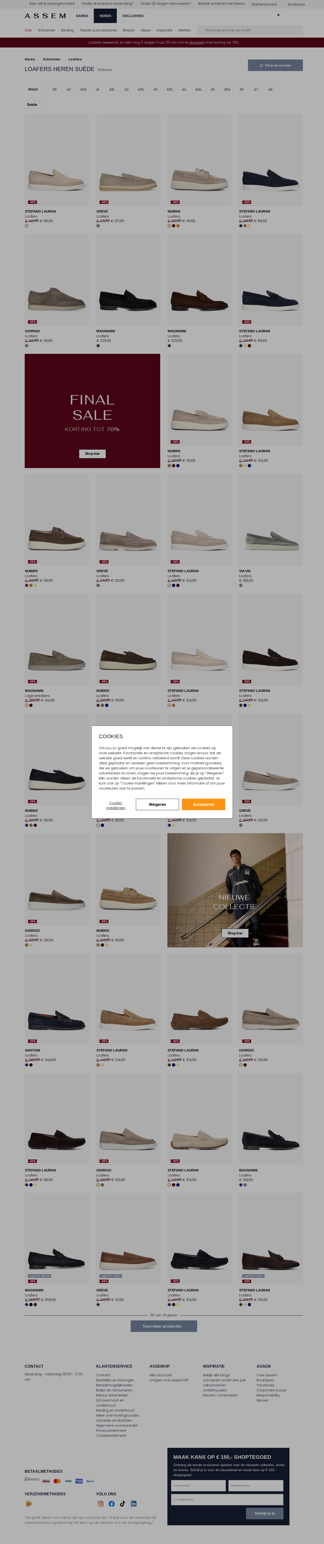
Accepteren (203, 804)
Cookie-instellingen (115, 805)
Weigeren (157, 804)
